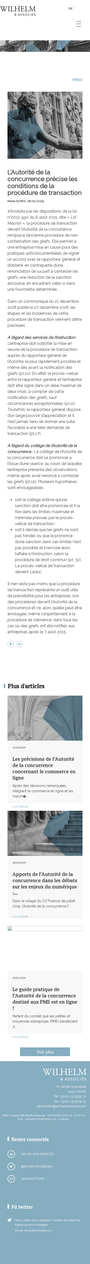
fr (70, 8)
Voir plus (45, 1052)
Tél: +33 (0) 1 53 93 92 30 (70, 1096)
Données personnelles (40, 1119)
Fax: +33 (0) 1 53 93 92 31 (70, 1101)
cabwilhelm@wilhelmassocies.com (61, 1106)
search (64, 9)
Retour (77, 79)
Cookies (63, 1119)
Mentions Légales (59, 1115)
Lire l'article (20, 806)
